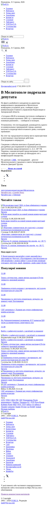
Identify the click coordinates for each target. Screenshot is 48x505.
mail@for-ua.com (8, 418)
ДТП (32, 402)
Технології (10, 458)
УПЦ (8, 400)
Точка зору (10, 13)
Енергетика (11, 429)
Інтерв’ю (9, 17)
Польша (4, 409)
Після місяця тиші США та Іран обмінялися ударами (23, 210)
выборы (11, 409)
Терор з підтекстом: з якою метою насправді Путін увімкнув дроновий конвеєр (22, 352)
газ (28, 407)
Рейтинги (10, 11)
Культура (9, 29)
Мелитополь (29, 190)
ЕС (28, 402)
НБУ (15, 404)
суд (33, 404)
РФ (17, 400)
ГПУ (24, 404)
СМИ (13, 160)
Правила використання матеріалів (15, 494)
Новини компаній (13, 465)
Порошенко (28, 400)
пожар (38, 407)
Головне (9, 8)
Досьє (8, 469)
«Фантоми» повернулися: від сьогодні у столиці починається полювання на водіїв (21, 235)
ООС (19, 404)
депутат (4, 190)
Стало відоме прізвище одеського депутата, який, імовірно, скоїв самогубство (24, 262)
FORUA (14, 416)
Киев (10, 404)
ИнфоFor (9, 471)
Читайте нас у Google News (12, 192)
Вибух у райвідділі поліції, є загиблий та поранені (22, 340)
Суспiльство (11, 26)
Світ (8, 444)
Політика (10, 449)
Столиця (9, 20)
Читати (4, 212)
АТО (3, 400)
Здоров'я (9, 456)
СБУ (21, 400)
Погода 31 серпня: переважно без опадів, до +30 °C (22, 245)
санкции (11, 407)
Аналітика (10, 15)
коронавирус (6, 402)
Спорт (8, 453)
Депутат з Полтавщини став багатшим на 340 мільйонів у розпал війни (24, 259)
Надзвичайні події (8, 86)
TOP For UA (11, 24)
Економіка (10, 447)
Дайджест (10, 22)
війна (28, 404)
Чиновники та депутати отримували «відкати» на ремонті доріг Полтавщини (22, 379)
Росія (35, 400)
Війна (8, 451)
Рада (37, 402)
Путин (24, 407)
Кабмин (4, 404)
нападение (12, 190)
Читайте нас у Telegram (10, 195)
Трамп (18, 407)
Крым (41, 402)
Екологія (9, 462)
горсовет (20, 190)
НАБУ (32, 407)
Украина (23, 402)
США (12, 400)
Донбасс (15, 402)
